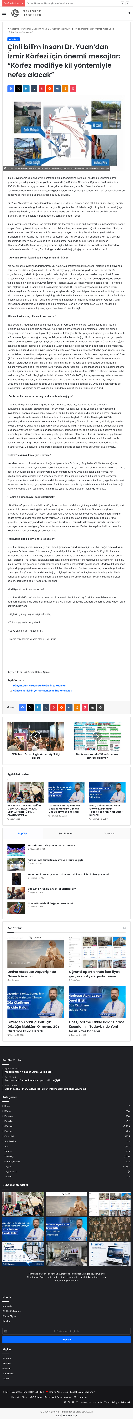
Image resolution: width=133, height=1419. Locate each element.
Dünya (7, 1111)
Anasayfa (14, 28)
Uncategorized (12, 1161)
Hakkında (97, 1402)
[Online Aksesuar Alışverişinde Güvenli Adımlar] (35, 952)
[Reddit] (49, 88)
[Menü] (4, 14)
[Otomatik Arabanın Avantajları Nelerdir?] (16, 893)
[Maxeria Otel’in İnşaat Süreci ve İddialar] (16, 850)
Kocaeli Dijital (76, 1392)
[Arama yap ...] (129, 14)
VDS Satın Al (36, 1397)
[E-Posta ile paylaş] (92, 707)
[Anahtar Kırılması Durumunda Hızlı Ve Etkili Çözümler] (110, 1229)
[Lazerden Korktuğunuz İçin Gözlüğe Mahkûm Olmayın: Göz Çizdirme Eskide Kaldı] (66, 792)
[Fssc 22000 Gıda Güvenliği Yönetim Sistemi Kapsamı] (23, 1254)
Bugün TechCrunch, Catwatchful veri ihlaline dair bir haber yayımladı (68, 874)
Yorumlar (109, 833)
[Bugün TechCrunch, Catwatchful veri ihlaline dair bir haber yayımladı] (16, 879)
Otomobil (9, 1136)
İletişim (6, 1321)
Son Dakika (10, 1141)
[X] (18, 88)
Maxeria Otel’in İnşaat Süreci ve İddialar (51, 845)
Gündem (25, 28)
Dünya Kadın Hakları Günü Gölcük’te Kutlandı (39, 685)
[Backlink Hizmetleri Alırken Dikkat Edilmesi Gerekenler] (110, 1254)
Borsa (7, 1106)
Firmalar (8, 1121)
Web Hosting (80, 1397)
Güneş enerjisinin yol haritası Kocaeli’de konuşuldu (42, 690)
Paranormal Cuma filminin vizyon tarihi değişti (55, 860)
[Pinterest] (42, 88)
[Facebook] (10, 88)
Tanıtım (8, 1151)
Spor (6, 1146)
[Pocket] (73, 88)
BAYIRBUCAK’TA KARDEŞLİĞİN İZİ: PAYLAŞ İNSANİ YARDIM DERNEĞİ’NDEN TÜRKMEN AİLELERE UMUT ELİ (24, 810)
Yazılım (8, 1176)
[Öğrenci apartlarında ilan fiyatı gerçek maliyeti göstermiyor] (97, 952)
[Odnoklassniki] (65, 88)
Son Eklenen (66, 833)
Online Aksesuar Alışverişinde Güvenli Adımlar (31, 974)
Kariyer (8, 1131)
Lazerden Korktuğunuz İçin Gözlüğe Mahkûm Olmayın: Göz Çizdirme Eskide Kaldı (64, 808)
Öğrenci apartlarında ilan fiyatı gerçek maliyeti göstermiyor (56, 3)
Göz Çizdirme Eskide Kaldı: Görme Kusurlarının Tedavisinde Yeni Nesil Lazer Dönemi (105, 810)
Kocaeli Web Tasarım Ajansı (57, 1397)
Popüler (22, 833)
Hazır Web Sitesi (19, 1397)
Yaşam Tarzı (10, 1171)
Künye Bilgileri (9, 1316)
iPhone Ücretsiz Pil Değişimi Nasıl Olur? (50, 903)
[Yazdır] (100, 707)
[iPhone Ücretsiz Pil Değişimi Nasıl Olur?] (16, 908)
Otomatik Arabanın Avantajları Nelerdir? (52, 889)
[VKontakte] (57, 88)
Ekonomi (8, 1116)
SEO (58, 1415)
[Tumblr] (34, 88)
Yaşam (7, 1166)
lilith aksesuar (70, 1415)
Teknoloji (8, 1156)
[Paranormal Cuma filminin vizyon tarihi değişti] (16, 864)
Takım (107, 1402)
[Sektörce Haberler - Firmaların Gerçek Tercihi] (26, 13)
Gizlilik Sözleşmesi (11, 1311)
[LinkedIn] (26, 88)
